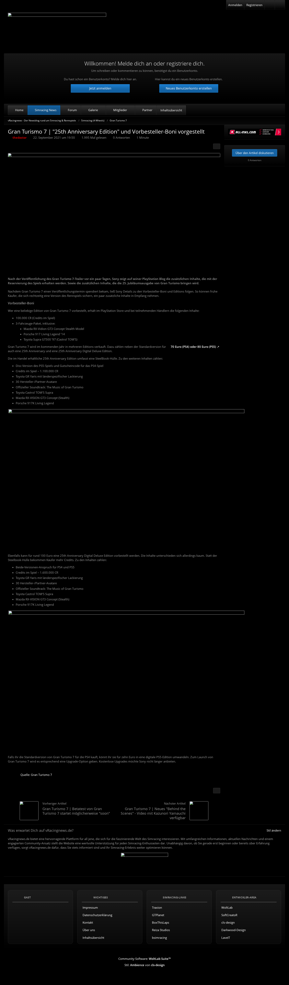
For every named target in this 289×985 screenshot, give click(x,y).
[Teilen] (216, 146)
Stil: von (144, 965)
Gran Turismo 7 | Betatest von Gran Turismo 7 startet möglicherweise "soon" (76, 811)
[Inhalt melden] (216, 790)
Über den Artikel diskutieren (255, 153)
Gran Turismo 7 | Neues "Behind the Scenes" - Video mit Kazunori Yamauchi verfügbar (153, 813)
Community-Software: (144, 959)
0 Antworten (121, 137)
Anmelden (235, 5)
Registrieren (254, 5)
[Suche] (280, 5)
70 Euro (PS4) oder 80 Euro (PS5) (193, 347)
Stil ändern (274, 830)
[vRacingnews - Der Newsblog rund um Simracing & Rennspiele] (57, 30)
